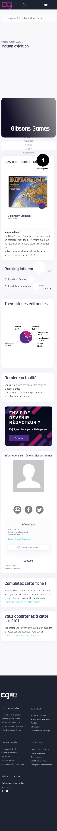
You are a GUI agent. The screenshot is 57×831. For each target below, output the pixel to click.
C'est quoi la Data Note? (40, 750)
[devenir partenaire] (28, 426)
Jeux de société (10, 709)
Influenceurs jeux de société (12, 726)
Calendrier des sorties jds (11, 730)
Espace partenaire (38, 753)
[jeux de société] (24, 4)
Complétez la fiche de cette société (22, 602)
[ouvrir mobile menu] (46, 5)
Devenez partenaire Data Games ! (22, 635)
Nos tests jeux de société (11, 715)
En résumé (28, 138)
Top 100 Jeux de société (10, 723)
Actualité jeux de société (10, 719)
